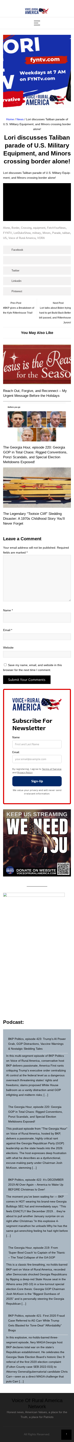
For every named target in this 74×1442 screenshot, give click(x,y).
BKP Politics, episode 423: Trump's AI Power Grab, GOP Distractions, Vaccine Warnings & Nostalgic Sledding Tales (37, 1043)
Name (8, 610)
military (36, 232)
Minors (47, 232)
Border (15, 227)
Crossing (26, 227)
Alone (6, 227)
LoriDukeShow (22, 232)
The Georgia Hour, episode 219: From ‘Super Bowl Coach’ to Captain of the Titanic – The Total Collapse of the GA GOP (36, 1252)
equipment (39, 227)
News (20, 119)
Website (8, 647)
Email (7, 630)
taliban (66, 232)
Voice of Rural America (22, 238)
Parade (56, 232)
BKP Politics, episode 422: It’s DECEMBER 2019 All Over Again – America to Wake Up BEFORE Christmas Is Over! (36, 1184)
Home (10, 119)
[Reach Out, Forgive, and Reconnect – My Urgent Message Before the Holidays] (37, 365)
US (5, 238)
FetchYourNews (56, 227)
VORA (41, 238)
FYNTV (7, 232)
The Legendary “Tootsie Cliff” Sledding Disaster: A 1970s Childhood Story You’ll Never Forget (34, 518)
